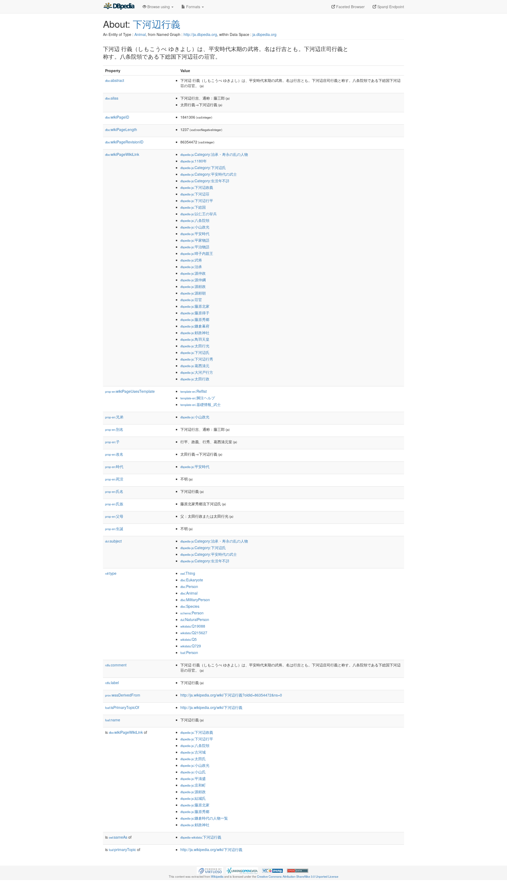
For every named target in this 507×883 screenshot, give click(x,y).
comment (115, 664)
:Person (189, 586)
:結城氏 (193, 798)
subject (113, 541)
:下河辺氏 (194, 352)
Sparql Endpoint (390, 6)
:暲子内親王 (196, 253)
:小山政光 (194, 227)
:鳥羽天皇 (194, 339)
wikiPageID (117, 117)
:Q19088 (192, 626)
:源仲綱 (193, 279)
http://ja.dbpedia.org (200, 34)
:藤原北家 (194, 306)
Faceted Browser (350, 6)
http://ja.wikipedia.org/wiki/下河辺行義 (211, 707)
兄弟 (114, 416)
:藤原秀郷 (194, 319)
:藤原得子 (194, 312)
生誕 (114, 528)
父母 (114, 516)
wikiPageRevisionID (124, 141)
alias (111, 98)
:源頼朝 (193, 293)
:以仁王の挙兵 (198, 213)
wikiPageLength (121, 129)
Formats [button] (193, 6)
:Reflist (193, 391)
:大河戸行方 (196, 372)
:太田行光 (194, 345)
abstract (114, 80)
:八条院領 (194, 220)
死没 (114, 479)
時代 (114, 466)
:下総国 (193, 207)
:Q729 (190, 645)
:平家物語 (194, 240)
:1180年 (193, 160)
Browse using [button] (158, 6)
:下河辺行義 (200, 837)
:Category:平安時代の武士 (208, 174)
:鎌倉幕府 (194, 326)
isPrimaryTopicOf (122, 707)
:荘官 (191, 299)
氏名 (114, 491)
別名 (114, 429)
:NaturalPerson (194, 619)
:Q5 (188, 639)
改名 (114, 454)
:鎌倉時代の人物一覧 (204, 818)
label (112, 682)
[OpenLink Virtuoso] (210, 870)
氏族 (114, 503)
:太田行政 (194, 378)
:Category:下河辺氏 (203, 167)
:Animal (189, 593)
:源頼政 (193, 286)
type (110, 573)
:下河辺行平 (196, 200)
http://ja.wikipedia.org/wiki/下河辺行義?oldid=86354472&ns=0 (231, 695)
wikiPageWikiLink (122, 154)
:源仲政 (193, 273)
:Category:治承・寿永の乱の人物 (214, 154)
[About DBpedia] (119, 6)
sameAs (118, 837)
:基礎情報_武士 (200, 404)
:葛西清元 (194, 365)
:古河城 (193, 752)
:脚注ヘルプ (197, 397)
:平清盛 (193, 778)
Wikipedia (217, 876)
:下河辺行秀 (196, 359)
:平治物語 (194, 246)
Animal (140, 34)
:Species (189, 606)
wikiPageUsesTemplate (130, 391)
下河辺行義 (156, 23)
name (112, 719)
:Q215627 (193, 632)
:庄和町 (193, 785)
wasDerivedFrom (122, 695)
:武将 (191, 260)
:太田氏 (193, 758)
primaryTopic (122, 849)
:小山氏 (193, 771)
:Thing (187, 573)
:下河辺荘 (194, 194)
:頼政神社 (194, 332)
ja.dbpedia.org (264, 34)
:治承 (191, 266)
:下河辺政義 (196, 187)
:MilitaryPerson (195, 599)
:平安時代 (194, 233)
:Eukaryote (191, 579)
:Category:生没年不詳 (204, 180)
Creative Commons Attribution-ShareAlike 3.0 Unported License (297, 876)
